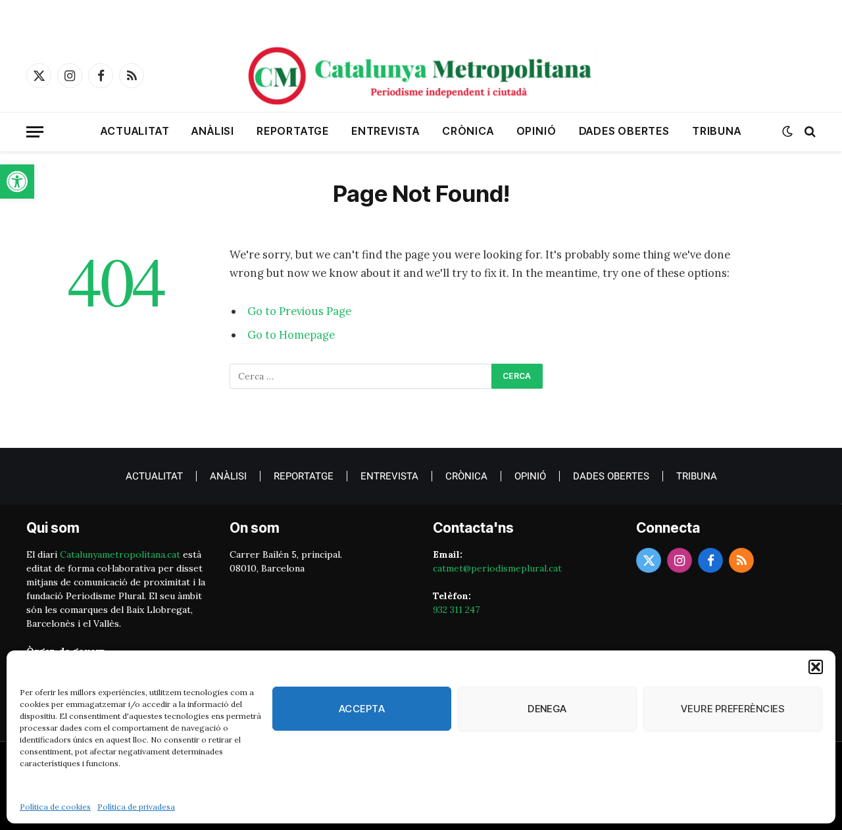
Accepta (362, 708)
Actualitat (135, 130)
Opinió (536, 130)
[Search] (809, 132)
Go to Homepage (291, 335)
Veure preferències (733, 708)
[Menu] (34, 132)
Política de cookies (55, 807)
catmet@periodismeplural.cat (497, 568)
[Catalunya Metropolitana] (421, 75)
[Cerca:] (361, 376)
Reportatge (293, 130)
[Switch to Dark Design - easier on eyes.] (787, 131)
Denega (547, 708)
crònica (468, 130)
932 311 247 (456, 610)
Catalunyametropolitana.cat (120, 554)
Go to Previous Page (299, 311)
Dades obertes (624, 130)
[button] (17, 181)
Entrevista (385, 130)
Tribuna (716, 130)
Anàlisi (212, 130)
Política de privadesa (136, 807)
